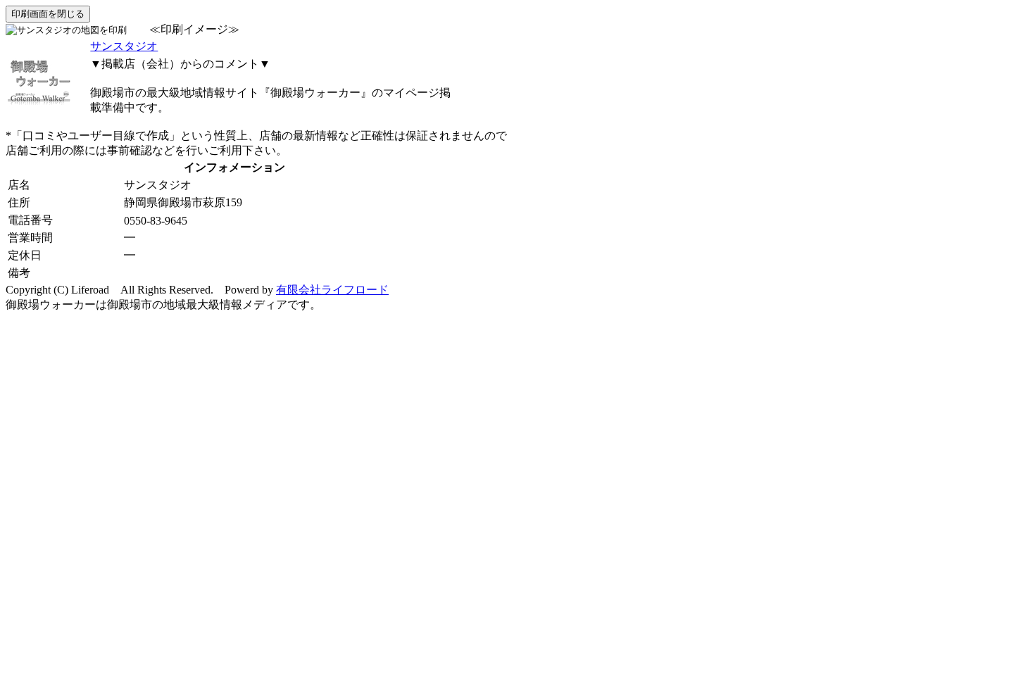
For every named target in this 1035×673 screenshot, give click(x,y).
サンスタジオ (124, 46)
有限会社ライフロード (332, 290)
